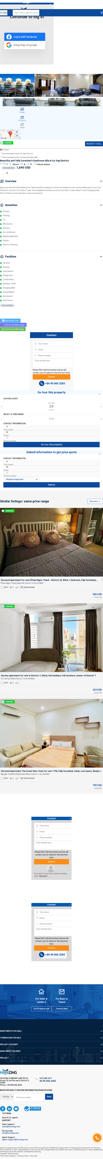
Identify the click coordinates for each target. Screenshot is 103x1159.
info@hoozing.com (10, 1133)
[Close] (50, 4)
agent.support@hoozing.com (15, 1139)
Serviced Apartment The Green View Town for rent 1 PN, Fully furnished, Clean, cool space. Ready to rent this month (51, 771)
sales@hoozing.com (11, 1126)
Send (49, 1097)
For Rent (5, 150)
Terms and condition (8, 1156)
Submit (51, 484)
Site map (33, 1156)
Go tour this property (51, 444)
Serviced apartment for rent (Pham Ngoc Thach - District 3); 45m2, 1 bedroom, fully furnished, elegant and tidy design (48, 580)
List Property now (41, 1009)
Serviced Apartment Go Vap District (17, 153)
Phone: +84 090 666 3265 (11, 1085)
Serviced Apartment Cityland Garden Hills (20, 157)
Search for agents (10, 1117)
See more (93, 501)
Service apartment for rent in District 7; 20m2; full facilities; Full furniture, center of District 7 (48, 675)
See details (51, 542)
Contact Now (62, 1009)
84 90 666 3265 (48, 1080)
